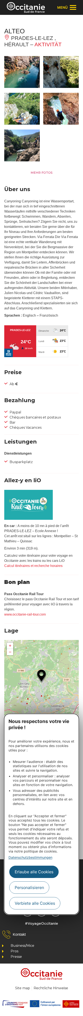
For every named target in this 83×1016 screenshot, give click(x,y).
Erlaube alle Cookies (34, 871)
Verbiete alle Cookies (35, 903)
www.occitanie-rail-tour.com (25, 614)
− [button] (10, 652)
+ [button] (10, 645)
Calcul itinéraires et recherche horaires (33, 566)
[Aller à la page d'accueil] (26, 7)
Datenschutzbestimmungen (30, 857)
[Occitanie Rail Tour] (28, 518)
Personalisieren (29, 887)
